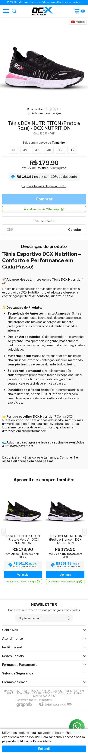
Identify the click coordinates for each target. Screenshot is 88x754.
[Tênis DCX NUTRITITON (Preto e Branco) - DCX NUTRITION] (65, 534)
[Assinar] (69, 618)
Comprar (44, 199)
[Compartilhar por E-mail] (58, 109)
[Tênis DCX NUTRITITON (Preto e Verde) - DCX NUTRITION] (22, 534)
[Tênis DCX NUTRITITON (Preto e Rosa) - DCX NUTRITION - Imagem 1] (44, 61)
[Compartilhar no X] (54, 109)
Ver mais (22, 574)
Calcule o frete (44, 221)
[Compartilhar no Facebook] (46, 109)
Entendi (44, 748)
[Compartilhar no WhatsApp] (50, 109)
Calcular (74, 230)
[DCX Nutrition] (42, 11)
